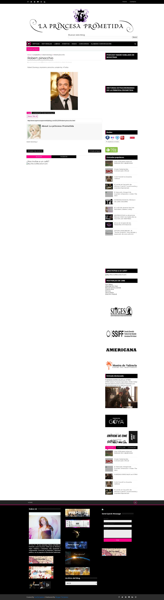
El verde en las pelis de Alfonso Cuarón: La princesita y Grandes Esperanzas (125, 186)
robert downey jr (47, 54)
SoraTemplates (39, 597)
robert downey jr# (48, 113)
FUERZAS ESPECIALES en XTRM (118, 380)
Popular (121, 447)
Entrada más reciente (35, 151)
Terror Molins (109, 292)
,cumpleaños (57, 62)
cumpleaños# (36, 113)
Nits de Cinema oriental (113, 288)
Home (125, 2)
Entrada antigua (94, 151)
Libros (57, 44)
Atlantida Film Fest (111, 286)
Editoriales (47, 44)
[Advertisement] (121, 252)
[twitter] (31, 1)
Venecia (107, 291)
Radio (74, 44)
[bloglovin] (37, 1)
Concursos (84, 44)
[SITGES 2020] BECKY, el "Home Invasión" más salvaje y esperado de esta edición (125, 232)
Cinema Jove (109, 289)
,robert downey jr (66, 62)
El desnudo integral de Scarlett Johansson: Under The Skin (125, 193)
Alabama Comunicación (101, 44)
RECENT (110, 447)
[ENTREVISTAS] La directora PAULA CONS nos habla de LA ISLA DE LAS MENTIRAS (125, 216)
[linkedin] (44, 1)
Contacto (133, 2)
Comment (132, 447)
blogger (39, 156)
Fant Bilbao (109, 284)
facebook (63, 156)
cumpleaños (37, 54)
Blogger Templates (61, 597)
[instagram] (41, 1)
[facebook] (27, 1)
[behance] (132, 597)
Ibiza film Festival (111, 294)
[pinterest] (34, 1)
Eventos (66, 44)
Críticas (35, 44)
